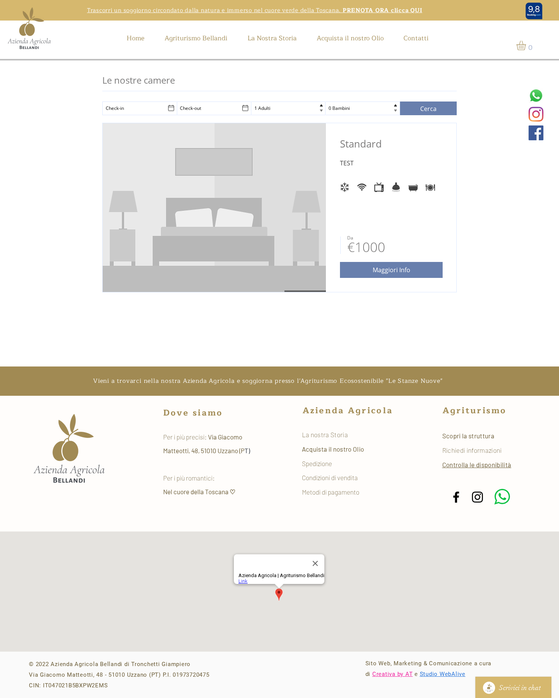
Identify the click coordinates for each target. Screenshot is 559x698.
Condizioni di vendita (330, 477)
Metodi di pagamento (330, 492)
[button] (526, 45)
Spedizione (317, 463)
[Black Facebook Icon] (456, 497)
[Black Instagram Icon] (477, 497)
